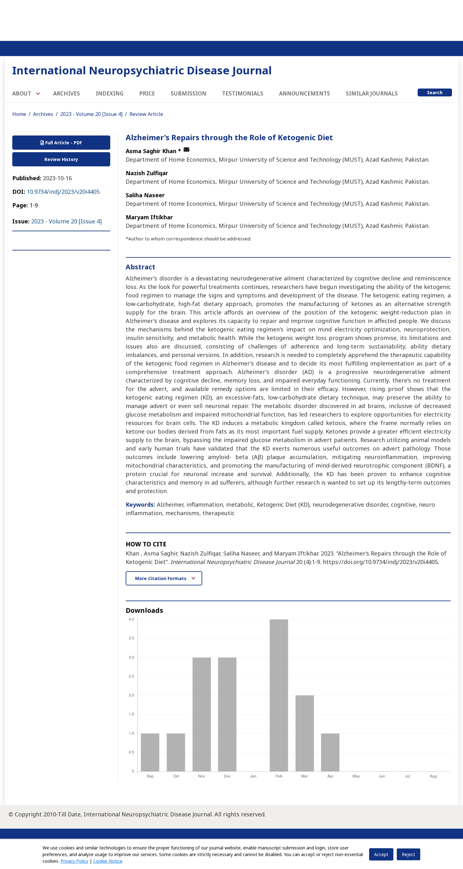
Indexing (109, 93)
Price (147, 93)
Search (435, 92)
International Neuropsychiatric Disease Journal (142, 70)
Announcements (304, 93)
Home (19, 114)
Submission (188, 93)
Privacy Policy (74, 861)
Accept (381, 854)
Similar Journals (372, 93)
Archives (66, 93)
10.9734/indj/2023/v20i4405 (63, 191)
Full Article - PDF (63, 143)
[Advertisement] (231, 19)
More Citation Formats (161, 578)
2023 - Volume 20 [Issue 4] (91, 114)
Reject (408, 854)
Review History (61, 159)
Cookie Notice (108, 861)
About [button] (22, 93)
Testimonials (242, 93)
